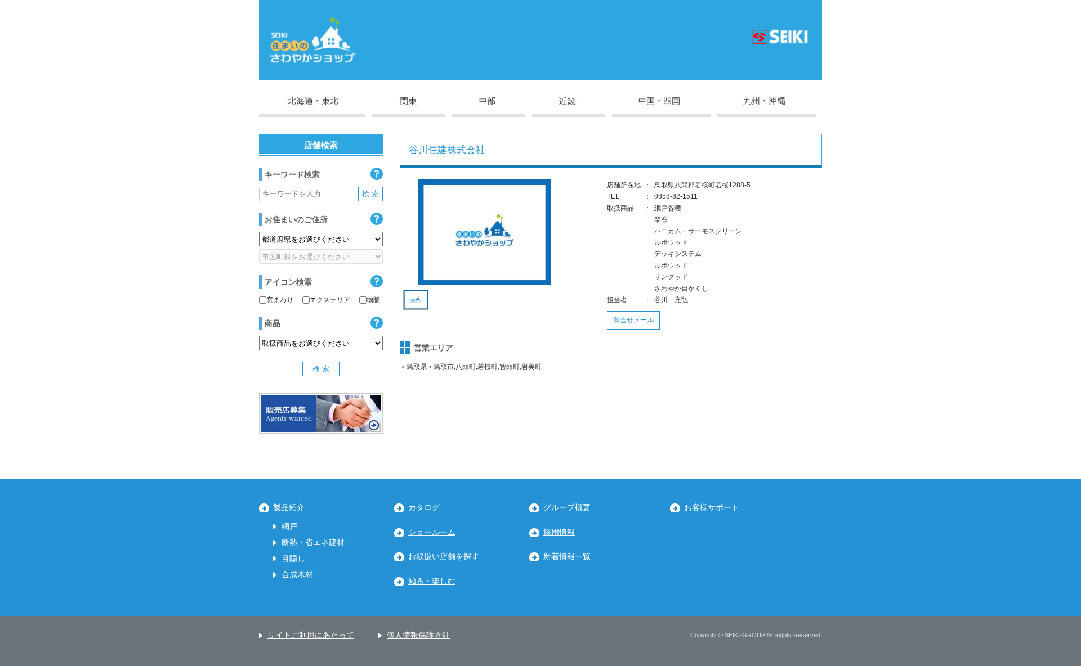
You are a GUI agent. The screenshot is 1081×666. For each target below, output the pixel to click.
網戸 (289, 527)
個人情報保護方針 (418, 635)
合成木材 (297, 574)
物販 (373, 300)
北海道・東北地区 (312, 107)
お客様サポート (711, 507)
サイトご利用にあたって (310, 635)
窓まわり (279, 300)
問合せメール (633, 320)
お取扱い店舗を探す (443, 556)
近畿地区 (568, 107)
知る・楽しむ (431, 581)
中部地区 (488, 107)
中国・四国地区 (661, 107)
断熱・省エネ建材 (313, 542)
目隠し (293, 559)
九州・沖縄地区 (766, 107)
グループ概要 (567, 507)
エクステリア (330, 300)
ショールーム (431, 532)
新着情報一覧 (567, 556)
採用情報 (559, 532)
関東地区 (408, 107)
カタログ (424, 507)
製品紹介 (289, 507)
